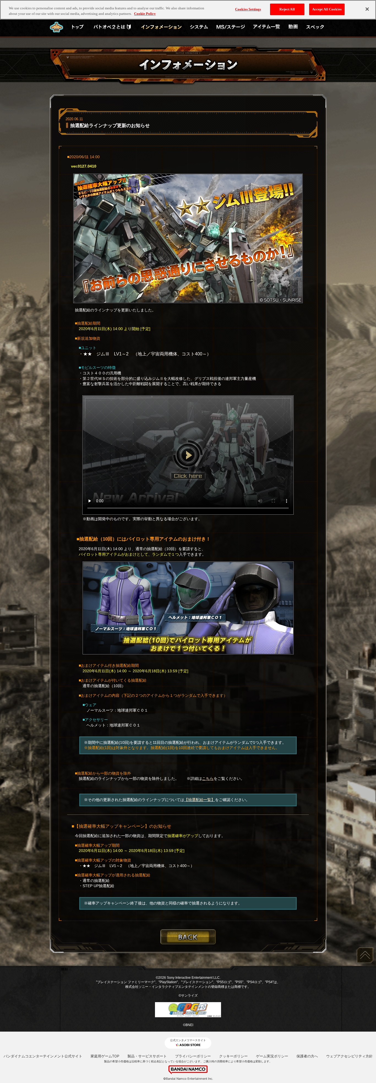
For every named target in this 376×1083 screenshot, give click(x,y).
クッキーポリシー (233, 1056)
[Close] (367, 9)
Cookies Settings (248, 9)
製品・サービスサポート (147, 1056)
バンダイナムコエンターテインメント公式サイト (43, 1056)
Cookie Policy (145, 14)
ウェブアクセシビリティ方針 (349, 1056)
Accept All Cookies (327, 9)
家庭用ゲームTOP (105, 1056)
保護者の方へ (307, 1056)
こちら (208, 778)
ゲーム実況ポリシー (272, 1056)
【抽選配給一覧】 (199, 799)
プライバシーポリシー (193, 1056)
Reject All (287, 9)
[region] (188, 10)
